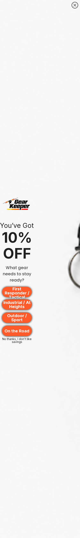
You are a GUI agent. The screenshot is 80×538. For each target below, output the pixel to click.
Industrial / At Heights (17, 304)
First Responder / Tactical (17, 292)
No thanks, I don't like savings (17, 340)
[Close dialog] (75, 5)
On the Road (17, 330)
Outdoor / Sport (17, 317)
